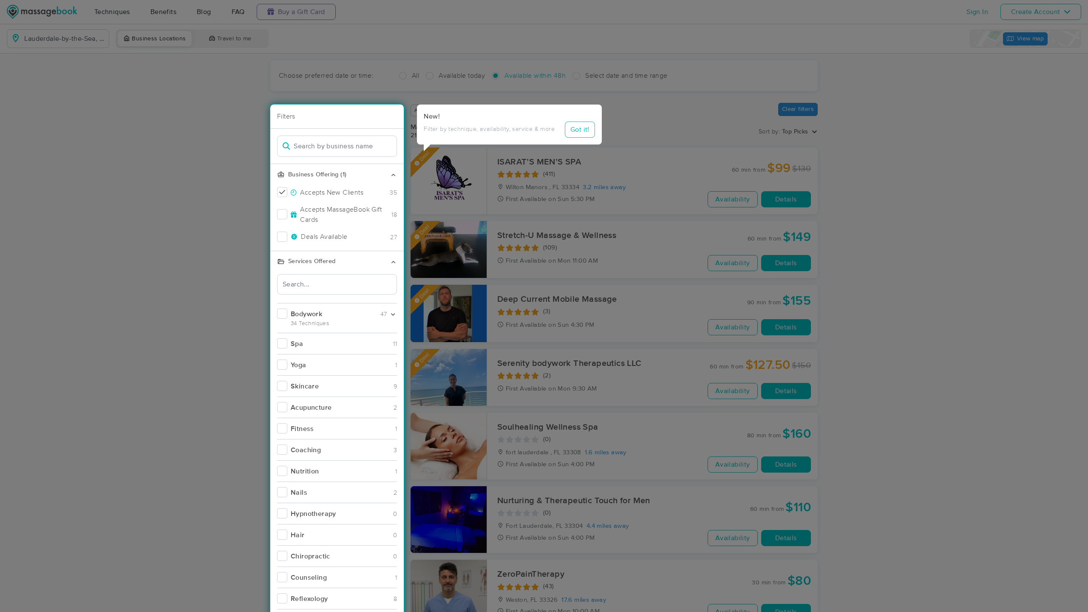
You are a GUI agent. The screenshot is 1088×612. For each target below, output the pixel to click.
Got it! (579, 129)
